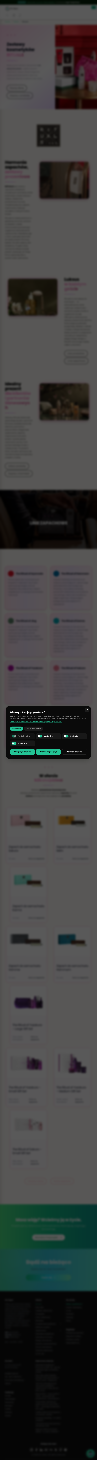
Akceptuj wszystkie (22, 752)
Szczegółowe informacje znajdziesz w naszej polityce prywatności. (36, 722)
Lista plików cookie (33, 729)
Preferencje (16, 729)
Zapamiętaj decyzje (48, 752)
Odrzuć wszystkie (74, 752)
